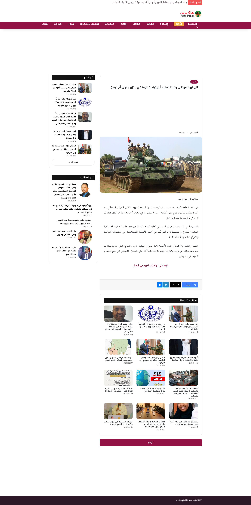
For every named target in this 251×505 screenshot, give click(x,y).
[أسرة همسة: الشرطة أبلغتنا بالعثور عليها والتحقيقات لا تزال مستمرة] (183, 347)
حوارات (58, 23)
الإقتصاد (164, 23)
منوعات (109, 23)
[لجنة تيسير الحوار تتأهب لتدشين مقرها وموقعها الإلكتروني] (150, 378)
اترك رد (151, 442)
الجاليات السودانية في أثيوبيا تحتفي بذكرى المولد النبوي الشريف (118, 423)
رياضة (124, 23)
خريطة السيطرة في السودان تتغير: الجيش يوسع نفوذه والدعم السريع (119, 359)
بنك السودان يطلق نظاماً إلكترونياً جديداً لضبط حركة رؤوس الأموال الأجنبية (149, 2)
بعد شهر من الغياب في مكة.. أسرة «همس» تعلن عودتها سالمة (184, 423)
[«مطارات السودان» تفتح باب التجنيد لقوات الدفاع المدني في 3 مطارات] (118, 378)
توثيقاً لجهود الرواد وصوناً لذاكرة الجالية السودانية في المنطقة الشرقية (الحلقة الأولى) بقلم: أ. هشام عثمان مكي (72, 209)
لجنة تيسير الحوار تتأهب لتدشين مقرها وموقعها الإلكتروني (152, 390)
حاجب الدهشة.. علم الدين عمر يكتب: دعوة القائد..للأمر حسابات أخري (64, 251)
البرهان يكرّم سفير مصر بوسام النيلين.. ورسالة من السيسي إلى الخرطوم (152, 360)
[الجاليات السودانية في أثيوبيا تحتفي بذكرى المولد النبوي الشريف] (118, 411)
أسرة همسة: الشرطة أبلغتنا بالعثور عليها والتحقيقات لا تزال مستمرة (184, 359)
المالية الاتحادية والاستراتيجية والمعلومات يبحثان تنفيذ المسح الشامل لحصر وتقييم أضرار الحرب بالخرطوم (185, 392)
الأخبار (178, 23)
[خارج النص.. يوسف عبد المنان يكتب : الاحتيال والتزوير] (85, 237)
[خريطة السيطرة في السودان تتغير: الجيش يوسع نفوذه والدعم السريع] (118, 347)
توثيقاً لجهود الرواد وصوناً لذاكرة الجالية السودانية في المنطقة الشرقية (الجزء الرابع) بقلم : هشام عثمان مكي (119, 328)
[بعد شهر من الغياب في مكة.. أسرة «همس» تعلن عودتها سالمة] (183, 411)
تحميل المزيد (73, 162)
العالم (150, 23)
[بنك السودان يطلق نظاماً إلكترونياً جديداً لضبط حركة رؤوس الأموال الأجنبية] (150, 314)
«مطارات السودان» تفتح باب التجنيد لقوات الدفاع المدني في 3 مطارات (119, 390)
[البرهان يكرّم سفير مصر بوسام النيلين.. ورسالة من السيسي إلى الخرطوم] (150, 347)
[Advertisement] (125, 50)
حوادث (137, 23)
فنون (71, 23)
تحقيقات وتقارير (89, 23)
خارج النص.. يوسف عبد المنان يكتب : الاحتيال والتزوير (64, 232)
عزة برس (193, 132)
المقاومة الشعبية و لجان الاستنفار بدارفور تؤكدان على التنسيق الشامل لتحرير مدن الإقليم (152, 424)
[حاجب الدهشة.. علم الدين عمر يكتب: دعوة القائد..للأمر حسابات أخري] (85, 253)
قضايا (45, 23)
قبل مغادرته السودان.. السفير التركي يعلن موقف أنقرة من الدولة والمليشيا (184, 327)
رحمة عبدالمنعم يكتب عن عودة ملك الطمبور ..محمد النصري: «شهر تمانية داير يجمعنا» (74, 221)
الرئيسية (193, 23)
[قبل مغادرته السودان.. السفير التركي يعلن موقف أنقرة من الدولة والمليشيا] (183, 314)
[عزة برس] (191, 14)
